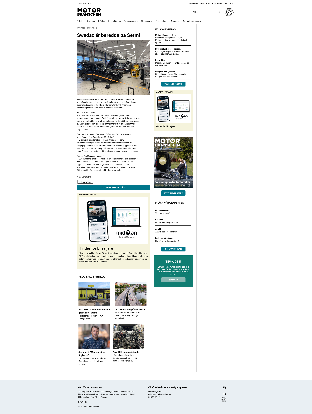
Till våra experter (173, 249)
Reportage (91, 21)
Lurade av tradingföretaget (166, 222)
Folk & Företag (114, 21)
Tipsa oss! (193, 3)
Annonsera (175, 21)
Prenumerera (205, 3)
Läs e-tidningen (161, 21)
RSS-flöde (82, 402)
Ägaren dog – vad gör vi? (166, 232)
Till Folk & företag (173, 84)
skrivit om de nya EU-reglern (107, 99)
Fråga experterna (131, 21)
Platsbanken (146, 21)
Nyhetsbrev (217, 3)
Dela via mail (85, 182)
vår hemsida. (110, 148)
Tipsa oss (173, 280)
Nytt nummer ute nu (173, 193)
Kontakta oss (229, 3)
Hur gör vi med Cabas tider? (167, 241)
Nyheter (80, 21)
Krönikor (101, 21)
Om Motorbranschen (192, 21)
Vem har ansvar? (162, 213)
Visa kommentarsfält (113, 187)
